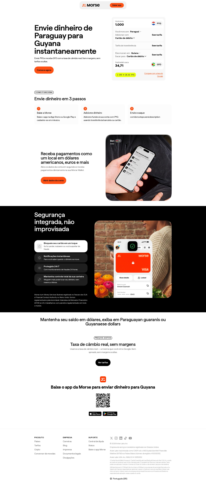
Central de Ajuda (96, 441)
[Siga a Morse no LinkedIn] (120, 438)
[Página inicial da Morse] (91, 5)
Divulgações (68, 457)
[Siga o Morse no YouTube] (130, 438)
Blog (65, 445)
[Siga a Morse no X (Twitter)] (111, 438)
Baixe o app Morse (97, 449)
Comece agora (44, 70)
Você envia (119, 21)
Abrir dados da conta (53, 180)
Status (91, 445)
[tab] (61, 246)
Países (37, 441)
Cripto (37, 449)
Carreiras (67, 441)
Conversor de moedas (44, 453)
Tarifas (37, 445)
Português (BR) (120, 478)
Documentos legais (72, 453)
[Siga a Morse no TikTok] (125, 438)
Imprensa (67, 449)
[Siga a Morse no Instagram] (116, 438)
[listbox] (126, 38)
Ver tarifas (103, 362)
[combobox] (157, 23)
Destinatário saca (122, 62)
